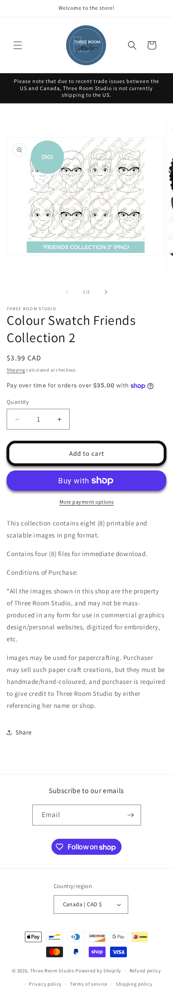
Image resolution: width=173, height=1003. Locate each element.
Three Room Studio (52, 970)
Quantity (18, 402)
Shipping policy (134, 984)
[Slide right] (106, 292)
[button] (18, 45)
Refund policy (145, 970)
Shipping (16, 370)
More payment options (86, 501)
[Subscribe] (131, 815)
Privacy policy (45, 984)
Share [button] (24, 732)
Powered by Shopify (98, 970)
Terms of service (88, 984)
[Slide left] (67, 292)
